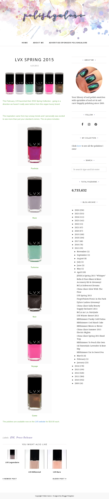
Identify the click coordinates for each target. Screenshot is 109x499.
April (79, 272)
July (79, 262)
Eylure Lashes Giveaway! (88, 302)
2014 (77, 366)
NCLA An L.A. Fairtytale (87, 312)
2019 (77, 234)
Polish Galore (47, 496)
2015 (77, 248)
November (82, 251)
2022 (77, 224)
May (79, 268)
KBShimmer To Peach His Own (91, 342)
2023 (77, 220)
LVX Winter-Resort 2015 (88, 315)
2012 (77, 373)
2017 (77, 241)
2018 (77, 237)
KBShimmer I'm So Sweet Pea (90, 352)
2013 (77, 369)
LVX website (40, 422)
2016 (77, 244)
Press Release (24, 437)
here (79, 146)
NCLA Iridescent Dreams (88, 285)
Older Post (59, 479)
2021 (77, 227)
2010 (77, 380)
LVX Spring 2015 (84, 295)
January (80, 362)
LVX (12, 437)
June (79, 265)
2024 (77, 217)
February (81, 359)
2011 (77, 376)
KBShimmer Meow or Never (89, 326)
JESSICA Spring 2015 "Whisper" (91, 275)
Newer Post (10, 479)
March (80, 355)
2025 (77, 213)
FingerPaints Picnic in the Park (91, 299)
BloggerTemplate (68, 496)
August (80, 258)
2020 (77, 231)
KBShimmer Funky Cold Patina (91, 319)
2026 (77, 210)
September (82, 255)
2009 (77, 383)
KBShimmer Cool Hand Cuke (90, 322)
